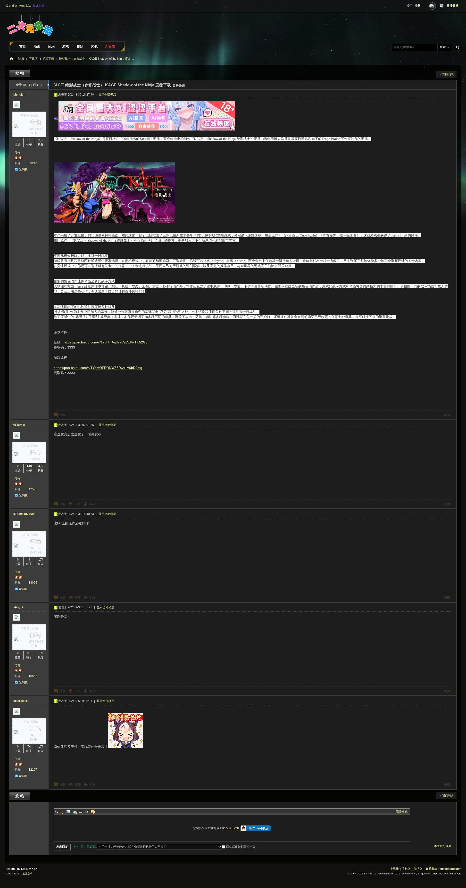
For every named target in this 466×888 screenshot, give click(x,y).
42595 (33, 489)
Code (86, 811)
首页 (22, 46)
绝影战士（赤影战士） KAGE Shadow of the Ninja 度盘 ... (96, 58)
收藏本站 (25, 6)
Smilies (92, 811)
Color (62, 811)
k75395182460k (24, 514)
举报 (447, 415)
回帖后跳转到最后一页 (240, 846)
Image (68, 811)
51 (29, 140)
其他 (94, 46)
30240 (33, 163)
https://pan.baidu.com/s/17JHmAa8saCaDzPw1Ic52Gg (106, 342)
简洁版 (418, 869)
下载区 (33, 58)
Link (74, 811)
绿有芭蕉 (19, 425)
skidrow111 (21, 701)
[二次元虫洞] (30, 39)
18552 (33, 676)
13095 (33, 582)
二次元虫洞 (11, 58)
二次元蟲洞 (26, 873)
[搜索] (456, 47)
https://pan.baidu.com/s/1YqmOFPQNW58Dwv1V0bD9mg (98, 368)
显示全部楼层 (107, 94)
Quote (80, 811)
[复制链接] (178, 85)
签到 (79, 46)
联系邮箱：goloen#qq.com (443, 869)
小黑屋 (394, 869)
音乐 (51, 46)
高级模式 (402, 811)
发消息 (23, 169)
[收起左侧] (48, 85)
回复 (63, 415)
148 (29, 466)
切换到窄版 (441, 6)
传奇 (17, 152)
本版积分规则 (442, 846)
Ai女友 (110, 46)
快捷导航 (452, 6)
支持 (78, 504)
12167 (33, 769)
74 (29, 746)
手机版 (406, 869)
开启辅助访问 (437, 6)
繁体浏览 (38, 6)
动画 (36, 46)
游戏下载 (48, 58)
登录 (410, 5)
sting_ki (18, 607)
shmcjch (19, 94)
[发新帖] (20, 73)
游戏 (65, 46)
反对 (93, 504)
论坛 (21, 58)
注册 (417, 5)
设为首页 (11, 6)
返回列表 (448, 74)
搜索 (443, 47)
